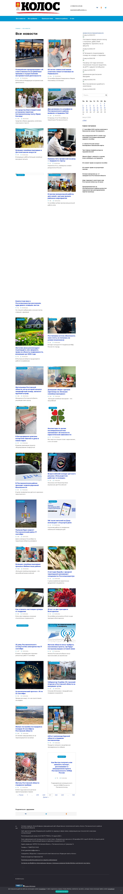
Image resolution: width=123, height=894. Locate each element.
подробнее (42, 889)
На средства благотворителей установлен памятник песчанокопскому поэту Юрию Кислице (28, 113)
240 (44, 795)
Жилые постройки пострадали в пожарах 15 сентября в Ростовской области (28, 729)
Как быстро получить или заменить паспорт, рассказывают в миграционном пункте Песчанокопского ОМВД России (61, 768)
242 (56, 795)
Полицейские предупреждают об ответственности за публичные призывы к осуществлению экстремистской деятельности (29, 73)
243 (62, 795)
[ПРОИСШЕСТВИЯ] (29, 384)
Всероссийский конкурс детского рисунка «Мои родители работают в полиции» (62, 476)
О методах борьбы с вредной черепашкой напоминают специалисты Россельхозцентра (61, 574)
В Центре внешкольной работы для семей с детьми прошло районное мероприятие (61, 196)
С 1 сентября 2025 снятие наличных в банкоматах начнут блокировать (95, 130)
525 (73, 795)
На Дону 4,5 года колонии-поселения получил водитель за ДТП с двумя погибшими (94, 65)
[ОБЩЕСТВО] (29, 66)
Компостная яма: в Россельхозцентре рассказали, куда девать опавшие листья (28, 303)
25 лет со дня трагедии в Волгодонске (58, 610)
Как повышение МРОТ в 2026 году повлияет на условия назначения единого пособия (94, 137)
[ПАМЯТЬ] (29, 106)
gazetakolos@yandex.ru (78, 10)
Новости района (61, 18)
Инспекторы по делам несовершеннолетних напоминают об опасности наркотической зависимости (59, 432)
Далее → (46, 797)
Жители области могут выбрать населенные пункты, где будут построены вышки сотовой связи (61, 647)
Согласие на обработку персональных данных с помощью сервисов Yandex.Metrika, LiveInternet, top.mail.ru (55, 863)
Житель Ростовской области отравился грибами (27, 784)
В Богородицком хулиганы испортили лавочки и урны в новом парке (27, 438)
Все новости (20, 18)
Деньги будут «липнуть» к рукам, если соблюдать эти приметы (93, 157)
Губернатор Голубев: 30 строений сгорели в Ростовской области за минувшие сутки (61, 684)
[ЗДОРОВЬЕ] (25, 779)
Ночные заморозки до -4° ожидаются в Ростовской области (94, 174)
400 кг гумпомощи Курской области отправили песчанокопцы (59, 738)
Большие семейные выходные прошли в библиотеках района (28, 565)
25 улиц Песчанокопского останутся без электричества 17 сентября (28, 647)
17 (83, 110)
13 (94, 108)
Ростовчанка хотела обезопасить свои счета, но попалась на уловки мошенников (61, 338)
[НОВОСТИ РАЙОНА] (59, 66)
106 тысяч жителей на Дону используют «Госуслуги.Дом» (60, 522)
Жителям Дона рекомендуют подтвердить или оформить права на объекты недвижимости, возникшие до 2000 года (29, 351)
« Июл (84, 120)
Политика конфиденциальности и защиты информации (39, 860)
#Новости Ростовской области (93, 33)
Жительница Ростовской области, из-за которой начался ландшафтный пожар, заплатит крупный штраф (28, 390)
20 (94, 110)
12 (90, 108)
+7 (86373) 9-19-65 (76, 6)
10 (83, 108)
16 (104, 108)
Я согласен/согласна (62, 891)
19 (90, 110)
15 (101, 108)
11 (86, 108)
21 (97, 110)
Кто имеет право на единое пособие (94, 163)
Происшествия (47, 18)
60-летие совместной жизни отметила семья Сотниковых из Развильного (61, 72)
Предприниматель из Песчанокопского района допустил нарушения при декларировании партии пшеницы (94, 189)
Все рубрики (32, 18)
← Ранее (20, 795)
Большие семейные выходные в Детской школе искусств (28, 151)
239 (37, 795)
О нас (72, 18)
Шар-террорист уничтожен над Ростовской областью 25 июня (93, 181)
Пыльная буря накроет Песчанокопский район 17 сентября (26, 532)
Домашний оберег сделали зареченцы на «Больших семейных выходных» (59, 392)
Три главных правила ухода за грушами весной (92, 151)
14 (97, 108)
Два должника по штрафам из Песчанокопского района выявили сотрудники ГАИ (60, 111)
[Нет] (121, 890)
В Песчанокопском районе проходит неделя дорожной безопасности (27, 485)
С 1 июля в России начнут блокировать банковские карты (93, 144)
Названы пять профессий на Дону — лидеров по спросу (62, 160)
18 (87, 110)
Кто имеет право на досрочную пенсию (93, 168)
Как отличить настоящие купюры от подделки (29, 610)
